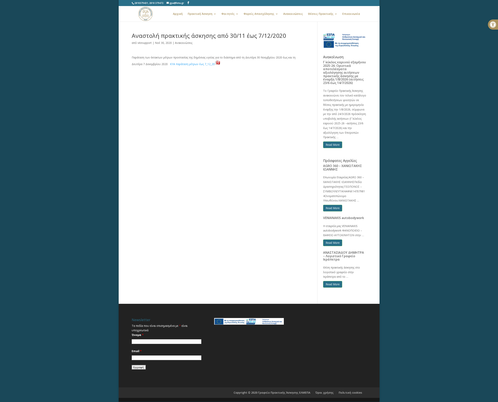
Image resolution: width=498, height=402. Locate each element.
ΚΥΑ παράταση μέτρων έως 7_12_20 (192, 64)
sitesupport (145, 43)
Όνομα (138, 335)
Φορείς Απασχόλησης (259, 14)
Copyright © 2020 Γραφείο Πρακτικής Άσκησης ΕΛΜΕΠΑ (272, 392)
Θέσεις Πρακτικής (320, 14)
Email (137, 351)
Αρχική (178, 14)
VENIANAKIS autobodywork (343, 218)
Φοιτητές (228, 14)
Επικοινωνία (351, 14)
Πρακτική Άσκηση (200, 14)
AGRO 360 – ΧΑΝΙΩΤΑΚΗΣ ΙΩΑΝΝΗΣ (342, 167)
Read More (333, 145)
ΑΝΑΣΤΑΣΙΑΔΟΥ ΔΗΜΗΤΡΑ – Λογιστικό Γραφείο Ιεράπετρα (343, 256)
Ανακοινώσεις (293, 14)
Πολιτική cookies (350, 392)
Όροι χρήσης (324, 392)
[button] (493, 24)
